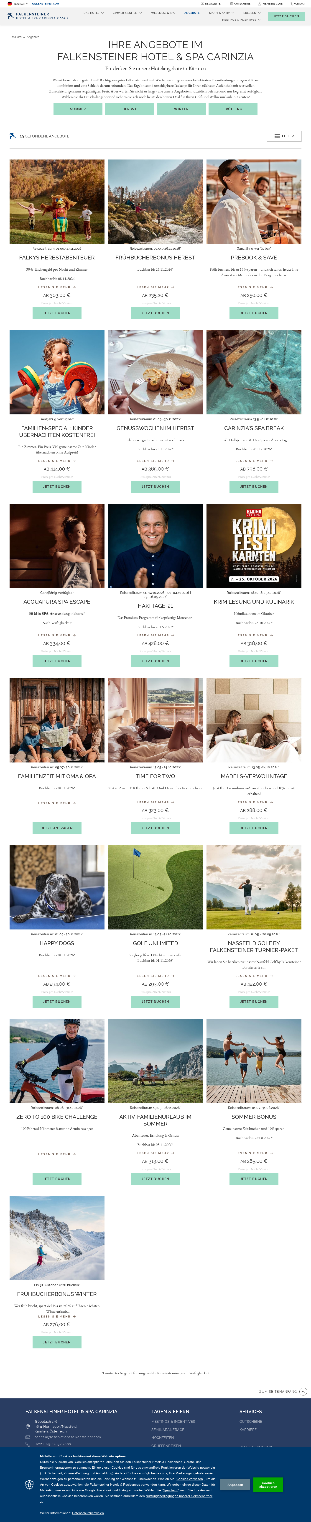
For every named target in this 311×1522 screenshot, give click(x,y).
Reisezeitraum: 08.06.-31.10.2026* (57, 1108)
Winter (181, 109)
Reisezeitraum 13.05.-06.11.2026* (155, 1108)
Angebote (33, 37)
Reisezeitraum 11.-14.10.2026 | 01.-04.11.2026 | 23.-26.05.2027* (155, 595)
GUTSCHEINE (251, 1422)
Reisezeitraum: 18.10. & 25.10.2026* (254, 593)
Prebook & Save (254, 257)
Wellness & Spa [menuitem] (163, 13)
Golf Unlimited (155, 943)
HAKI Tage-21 (155, 606)
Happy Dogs (57, 943)
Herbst (129, 109)
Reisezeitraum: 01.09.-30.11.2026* (57, 934)
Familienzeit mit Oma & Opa (57, 776)
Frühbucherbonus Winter (57, 1294)
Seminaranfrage (167, 1430)
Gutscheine (242, 3)
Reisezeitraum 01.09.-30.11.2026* (155, 419)
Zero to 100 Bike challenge (56, 1116)
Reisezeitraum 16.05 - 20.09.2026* (253, 934)
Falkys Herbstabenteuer (57, 257)
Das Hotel (16, 37)
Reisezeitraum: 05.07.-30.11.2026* (57, 767)
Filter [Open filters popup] (288, 136)
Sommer (78, 109)
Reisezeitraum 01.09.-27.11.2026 (57, 248)
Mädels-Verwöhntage (254, 776)
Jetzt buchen (57, 313)
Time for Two (155, 776)
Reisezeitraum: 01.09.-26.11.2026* (155, 248)
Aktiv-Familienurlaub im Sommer (155, 1120)
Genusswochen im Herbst (155, 428)
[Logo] (39, 16)
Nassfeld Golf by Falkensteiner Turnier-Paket (254, 946)
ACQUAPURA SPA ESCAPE (56, 601)
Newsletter (213, 3)
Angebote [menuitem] (192, 13)
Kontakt (299, 3)
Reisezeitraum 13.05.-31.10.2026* (155, 934)
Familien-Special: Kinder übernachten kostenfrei (57, 431)
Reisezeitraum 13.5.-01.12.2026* (254, 419)
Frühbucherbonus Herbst (155, 257)
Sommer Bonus (254, 1116)
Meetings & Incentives (173, 1422)
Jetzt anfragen (57, 828)
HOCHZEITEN (162, 1438)
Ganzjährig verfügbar (57, 593)
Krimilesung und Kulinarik (254, 601)
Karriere (248, 1430)
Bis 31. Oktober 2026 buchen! (57, 1285)
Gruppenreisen (166, 1446)
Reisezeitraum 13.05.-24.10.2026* (155, 767)
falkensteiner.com (45, 3)
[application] (155, 1484)
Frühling (233, 109)
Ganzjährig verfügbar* (254, 248)
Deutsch (19, 4)
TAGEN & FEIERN (170, 1411)
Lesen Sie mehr (55, 287)
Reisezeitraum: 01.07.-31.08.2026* (254, 1108)
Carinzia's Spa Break (254, 428)
